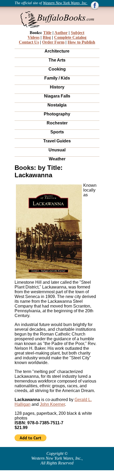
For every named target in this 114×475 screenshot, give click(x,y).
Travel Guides (57, 141)
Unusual (57, 150)
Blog (47, 37)
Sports (57, 132)
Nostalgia (57, 105)
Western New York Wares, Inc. (65, 3)
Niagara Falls (57, 96)
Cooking (57, 69)
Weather (57, 159)
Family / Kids (57, 78)
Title (47, 32)
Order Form (53, 42)
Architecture (57, 51)
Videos (34, 37)
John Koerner (52, 404)
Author (61, 32)
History (57, 87)
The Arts (57, 60)
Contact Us (29, 42)
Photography (57, 114)
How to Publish (81, 42)
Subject (77, 32)
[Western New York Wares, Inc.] (94, 9)
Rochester (57, 123)
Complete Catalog (70, 37)
